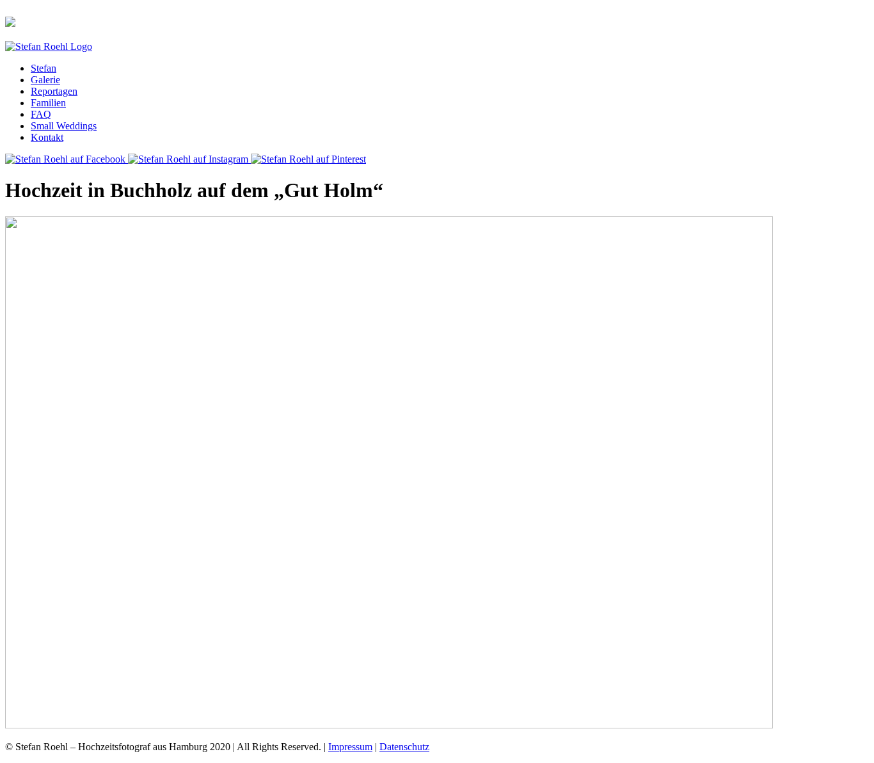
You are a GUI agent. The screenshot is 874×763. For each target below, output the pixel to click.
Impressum (350, 746)
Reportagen (54, 91)
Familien (48, 102)
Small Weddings (64, 125)
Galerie (45, 79)
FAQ (41, 114)
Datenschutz (404, 746)
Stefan (43, 68)
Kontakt (47, 137)
